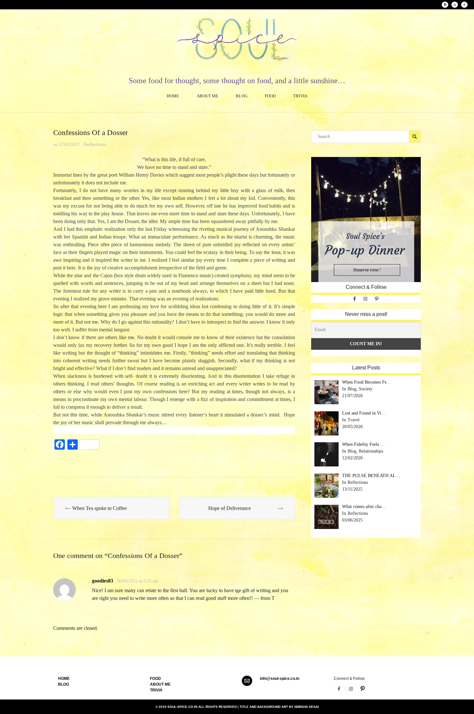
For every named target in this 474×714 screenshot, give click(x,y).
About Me (208, 95)
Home (173, 95)
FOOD (155, 678)
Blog (241, 95)
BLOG (63, 684)
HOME (64, 678)
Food (270, 95)
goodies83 (102, 580)
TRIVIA (156, 690)
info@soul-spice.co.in (279, 678)
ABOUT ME (160, 684)
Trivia (300, 95)
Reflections (95, 144)
